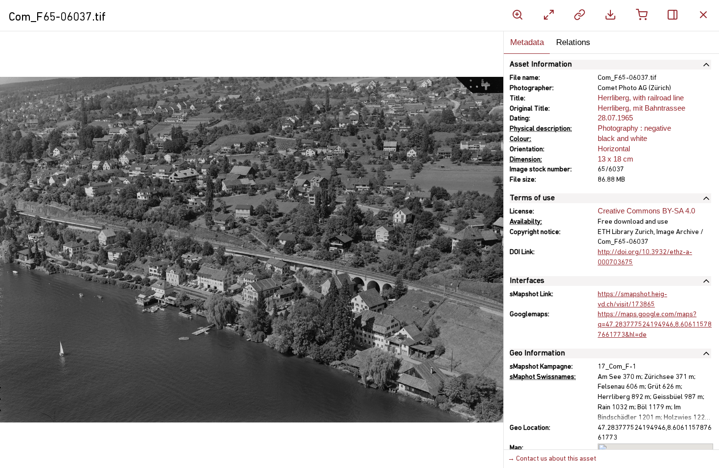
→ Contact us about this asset (552, 459)
